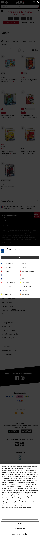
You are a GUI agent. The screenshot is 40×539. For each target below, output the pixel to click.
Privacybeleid (29, 508)
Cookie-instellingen (7, 506)
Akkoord (20, 523)
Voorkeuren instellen (20, 534)
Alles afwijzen (20, 529)
